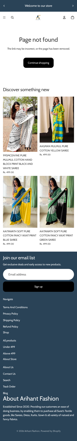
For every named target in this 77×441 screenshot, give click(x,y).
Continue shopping (38, 62)
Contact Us (9, 373)
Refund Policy (10, 326)
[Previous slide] (4, 6)
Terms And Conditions (15, 307)
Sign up (38, 286)
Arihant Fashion (32, 431)
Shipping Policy (11, 320)
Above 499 (9, 353)
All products (9, 340)
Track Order (9, 386)
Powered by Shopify (51, 431)
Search (6, 380)
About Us (8, 367)
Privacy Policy (10, 313)
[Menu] (4, 17)
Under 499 (9, 347)
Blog (5, 393)
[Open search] (12, 17)
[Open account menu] (64, 17)
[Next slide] (73, 6)
